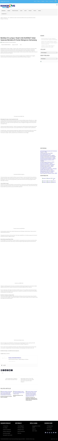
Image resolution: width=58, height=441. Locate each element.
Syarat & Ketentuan (21, 431)
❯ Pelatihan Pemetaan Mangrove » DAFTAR (47, 157)
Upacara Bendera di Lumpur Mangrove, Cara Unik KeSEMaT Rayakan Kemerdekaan (49, 39)
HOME (2, 17)
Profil (34, 10)
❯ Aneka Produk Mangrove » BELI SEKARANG (48, 156)
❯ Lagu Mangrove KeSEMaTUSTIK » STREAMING (48, 168)
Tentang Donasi (50, 426)
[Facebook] (1, 365)
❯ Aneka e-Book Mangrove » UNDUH (46, 169)
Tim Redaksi (5, 427)
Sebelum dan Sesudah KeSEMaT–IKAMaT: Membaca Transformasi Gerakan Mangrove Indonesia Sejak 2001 (49, 42)
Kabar (8, 10)
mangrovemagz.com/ (12, 361)
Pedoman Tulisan (21, 427)
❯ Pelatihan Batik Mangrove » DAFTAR (46, 166)
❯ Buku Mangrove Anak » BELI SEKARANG (47, 170)
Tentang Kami (5, 426)
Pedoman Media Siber (7, 431)
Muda (38, 1)
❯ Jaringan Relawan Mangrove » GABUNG (47, 155)
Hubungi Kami (49, 429)
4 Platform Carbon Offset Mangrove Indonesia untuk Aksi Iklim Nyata (47, 46)
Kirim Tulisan (34, 430)
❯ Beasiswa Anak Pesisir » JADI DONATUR (47, 164)
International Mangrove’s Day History (18, 396)
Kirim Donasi (49, 427)
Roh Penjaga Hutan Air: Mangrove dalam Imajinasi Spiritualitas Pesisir (11, 379)
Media (39, 10)
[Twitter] (3, 365)
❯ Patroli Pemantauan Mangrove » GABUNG (47, 158)
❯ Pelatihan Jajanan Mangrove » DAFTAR (47, 162)
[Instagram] (4, 365)
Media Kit (34, 429)
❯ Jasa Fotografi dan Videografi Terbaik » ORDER (48, 173)
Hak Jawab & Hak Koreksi (7, 435)
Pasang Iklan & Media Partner (36, 426)
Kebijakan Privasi (21, 429)
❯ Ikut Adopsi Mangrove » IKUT (45, 154)
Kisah (25, 10)
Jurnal (52, 438)
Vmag (33, 438)
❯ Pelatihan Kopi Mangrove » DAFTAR (46, 172)
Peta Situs (19, 433)
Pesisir (30, 10)
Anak (35, 1)
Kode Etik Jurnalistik (6, 433)
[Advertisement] (19, 28)
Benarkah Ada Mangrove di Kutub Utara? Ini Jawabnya (6, 397)
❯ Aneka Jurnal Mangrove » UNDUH (46, 163)
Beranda (3, 10)
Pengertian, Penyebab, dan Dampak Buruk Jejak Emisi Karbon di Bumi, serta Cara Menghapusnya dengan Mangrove (31, 399)
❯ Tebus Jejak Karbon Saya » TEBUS (46, 153)
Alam (21, 10)
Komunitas (4, 13)
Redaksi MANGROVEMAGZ (5, 44)
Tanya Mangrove (21, 426)
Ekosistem (51, 1)
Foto (54, 438)
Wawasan (5, 17)
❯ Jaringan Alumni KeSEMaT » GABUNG (47, 165)
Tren (8, 17)
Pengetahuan (15, 10)
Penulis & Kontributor (7, 429)
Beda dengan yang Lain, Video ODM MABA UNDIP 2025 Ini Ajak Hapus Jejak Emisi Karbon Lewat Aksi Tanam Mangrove (27, 380)
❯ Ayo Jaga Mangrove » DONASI (45, 167)
